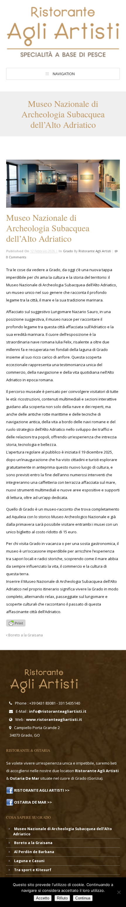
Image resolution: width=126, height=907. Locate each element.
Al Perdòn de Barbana (34, 851)
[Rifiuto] (119, 892)
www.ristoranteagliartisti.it (54, 719)
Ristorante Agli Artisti (95, 251)
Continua (82, 898)
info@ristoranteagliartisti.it (57, 711)
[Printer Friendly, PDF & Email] (15, 622)
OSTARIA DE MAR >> (32, 802)
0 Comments (16, 257)
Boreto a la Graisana (25, 635)
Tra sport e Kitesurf (32, 869)
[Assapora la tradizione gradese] (63, 55)
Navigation (64, 73)
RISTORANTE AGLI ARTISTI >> (41, 790)
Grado (68, 251)
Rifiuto (62, 898)
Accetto (42, 898)
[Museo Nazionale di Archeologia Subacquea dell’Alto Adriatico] (63, 184)
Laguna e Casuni (29, 860)
